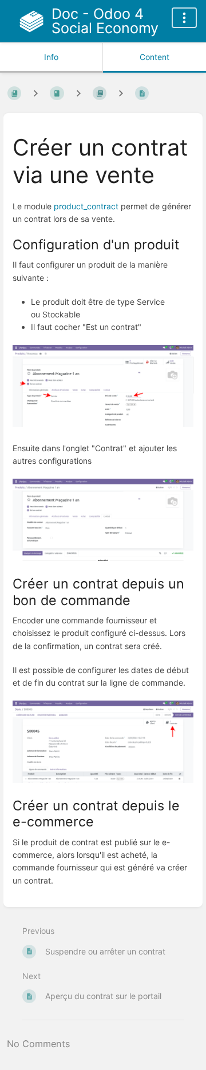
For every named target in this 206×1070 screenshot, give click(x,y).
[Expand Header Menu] (184, 17)
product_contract (86, 206)
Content (154, 57)
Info (51, 57)
